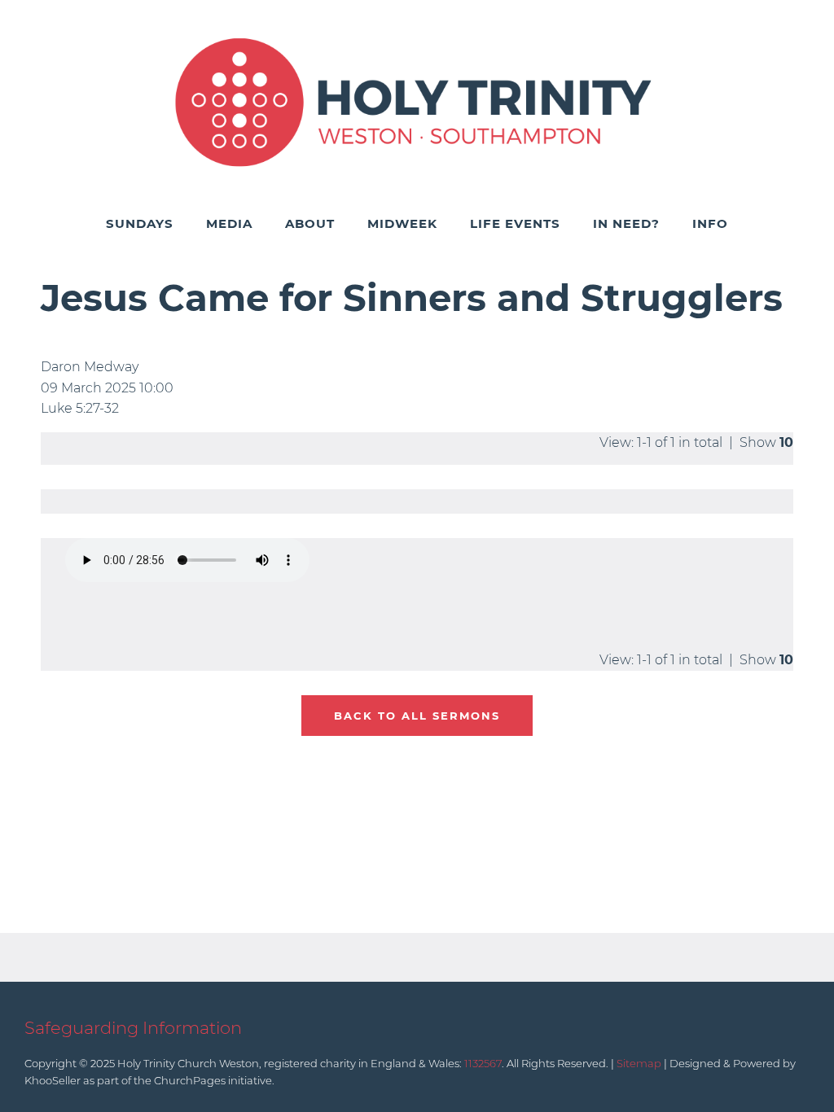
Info (710, 223)
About (310, 223)
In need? (626, 223)
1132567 (483, 1063)
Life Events (515, 223)
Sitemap (639, 1063)
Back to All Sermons (417, 715)
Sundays (139, 223)
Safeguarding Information (133, 1028)
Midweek (402, 223)
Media (229, 223)
